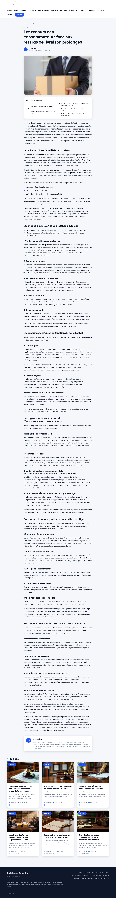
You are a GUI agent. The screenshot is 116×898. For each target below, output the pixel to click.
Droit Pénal (32, 10)
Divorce (23, 10)
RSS (108, 878)
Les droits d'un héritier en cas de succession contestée (91, 787)
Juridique (100, 10)
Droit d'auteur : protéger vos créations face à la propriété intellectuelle (89, 837)
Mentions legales (100, 878)
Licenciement (69, 10)
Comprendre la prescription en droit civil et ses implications (57, 836)
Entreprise (91, 10)
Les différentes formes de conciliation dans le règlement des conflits (18, 837)
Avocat (16, 10)
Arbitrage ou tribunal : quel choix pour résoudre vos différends (58, 787)
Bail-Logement (81, 10)
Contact (19, 15)
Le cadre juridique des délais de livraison (40, 104)
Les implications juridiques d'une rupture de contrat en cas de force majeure (20, 788)
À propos (10, 14)
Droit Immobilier (43, 10)
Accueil (9, 10)
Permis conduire (56, 10)
